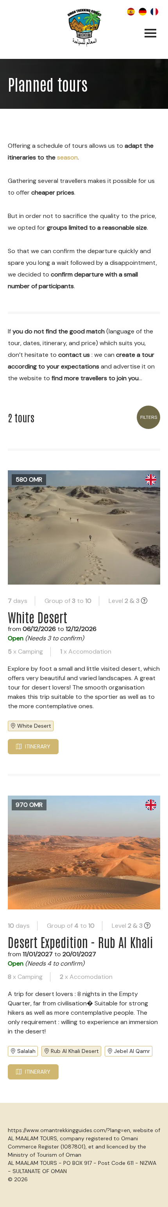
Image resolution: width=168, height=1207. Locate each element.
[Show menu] (150, 34)
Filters (148, 417)
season (67, 157)
